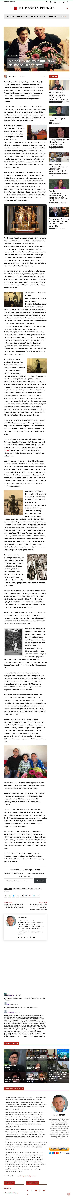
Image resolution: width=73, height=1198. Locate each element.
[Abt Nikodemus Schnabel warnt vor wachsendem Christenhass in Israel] (59, 85)
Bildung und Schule (55, 1055)
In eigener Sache (12, 55)
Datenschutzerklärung (11, 1193)
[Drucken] (17, 896)
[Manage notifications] (68, 1194)
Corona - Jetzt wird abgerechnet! (59, 173)
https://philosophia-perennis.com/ (26, 920)
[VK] (26, 896)
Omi (36, 888)
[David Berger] (6, 76)
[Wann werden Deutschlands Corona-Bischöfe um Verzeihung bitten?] (59, 157)
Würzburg (6, 891)
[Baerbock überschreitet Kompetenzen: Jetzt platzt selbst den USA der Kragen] (59, 184)
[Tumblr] (38, 896)
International (53, 202)
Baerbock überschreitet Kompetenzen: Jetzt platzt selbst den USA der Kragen (58, 195)
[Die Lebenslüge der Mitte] (59, 111)
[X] (5, 896)
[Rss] (68, 2)
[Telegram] (13, 896)
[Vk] (63, 2)
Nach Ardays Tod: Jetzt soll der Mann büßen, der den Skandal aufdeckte (59, 222)
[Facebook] (18, 936)
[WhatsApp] (9, 896)
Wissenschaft (53, 228)
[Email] (22, 896)
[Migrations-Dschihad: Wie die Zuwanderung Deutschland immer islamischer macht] (58, 1072)
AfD (51, 123)
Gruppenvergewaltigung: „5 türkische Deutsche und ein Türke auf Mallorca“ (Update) (13, 906)
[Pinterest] (59, 2)
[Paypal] (27, 936)
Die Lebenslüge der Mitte (57, 119)
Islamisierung (53, 1070)
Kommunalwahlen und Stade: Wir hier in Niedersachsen (59, 142)
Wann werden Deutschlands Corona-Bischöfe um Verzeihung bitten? (59, 167)
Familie (23, 888)
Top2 (40, 888)
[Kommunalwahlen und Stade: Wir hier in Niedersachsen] (59, 132)
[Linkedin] (34, 896)
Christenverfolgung (55, 102)
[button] (67, 9)
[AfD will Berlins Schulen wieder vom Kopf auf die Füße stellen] (58, 1056)
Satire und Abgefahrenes (56, 146)
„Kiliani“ (7, 450)
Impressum (7, 1188)
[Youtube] (55, 2)
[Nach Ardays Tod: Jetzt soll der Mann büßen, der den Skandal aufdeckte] (59, 212)
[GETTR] (21, 936)
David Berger (13, 76)
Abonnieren (40, 881)
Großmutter (30, 888)
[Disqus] (25, 966)
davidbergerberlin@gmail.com (26, 1176)
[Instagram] (46, 2)
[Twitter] (51, 2)
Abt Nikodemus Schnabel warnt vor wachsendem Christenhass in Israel (58, 96)
